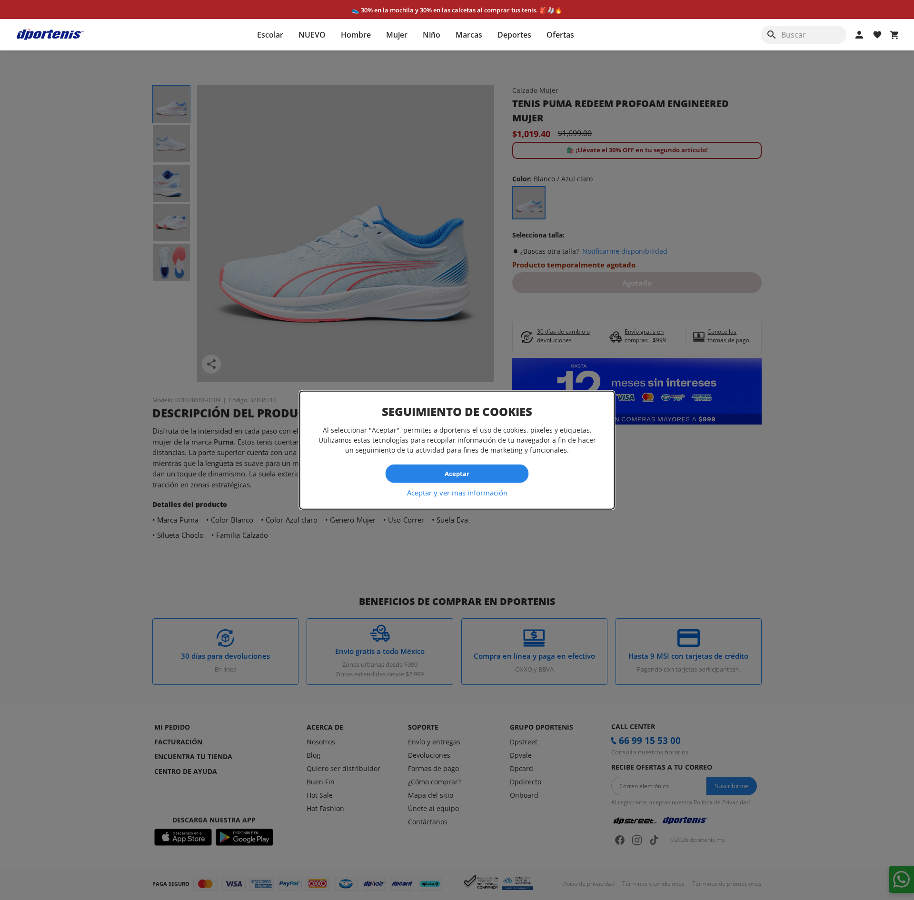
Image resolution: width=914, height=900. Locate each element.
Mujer (396, 35)
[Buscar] (771, 34)
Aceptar (457, 473)
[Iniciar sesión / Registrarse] (859, 34)
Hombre (356, 35)
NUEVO (312, 35)
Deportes (514, 35)
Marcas (469, 35)
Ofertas (560, 35)
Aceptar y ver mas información (457, 492)
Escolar (270, 35)
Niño (431, 35)
